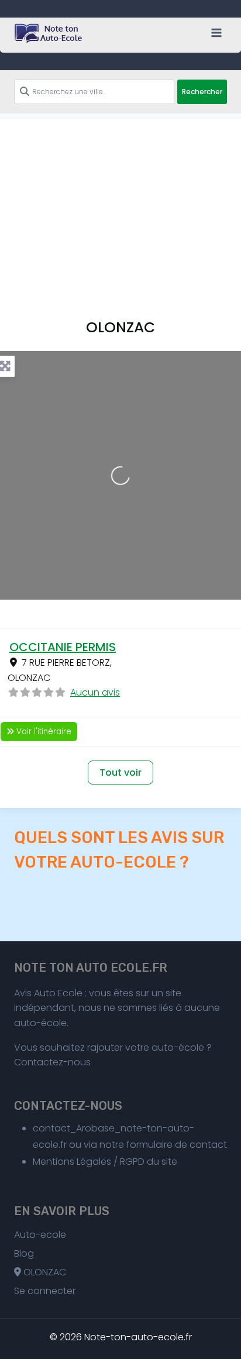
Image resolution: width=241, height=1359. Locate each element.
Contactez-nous (52, 1062)
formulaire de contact (176, 1144)
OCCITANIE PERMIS (62, 647)
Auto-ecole (40, 1234)
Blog (24, 1253)
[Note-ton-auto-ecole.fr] (49, 33)
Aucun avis (95, 692)
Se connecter (44, 1291)
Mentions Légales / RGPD (88, 1161)
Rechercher (202, 92)
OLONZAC (43, 1272)
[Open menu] (216, 32)
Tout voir (120, 772)
